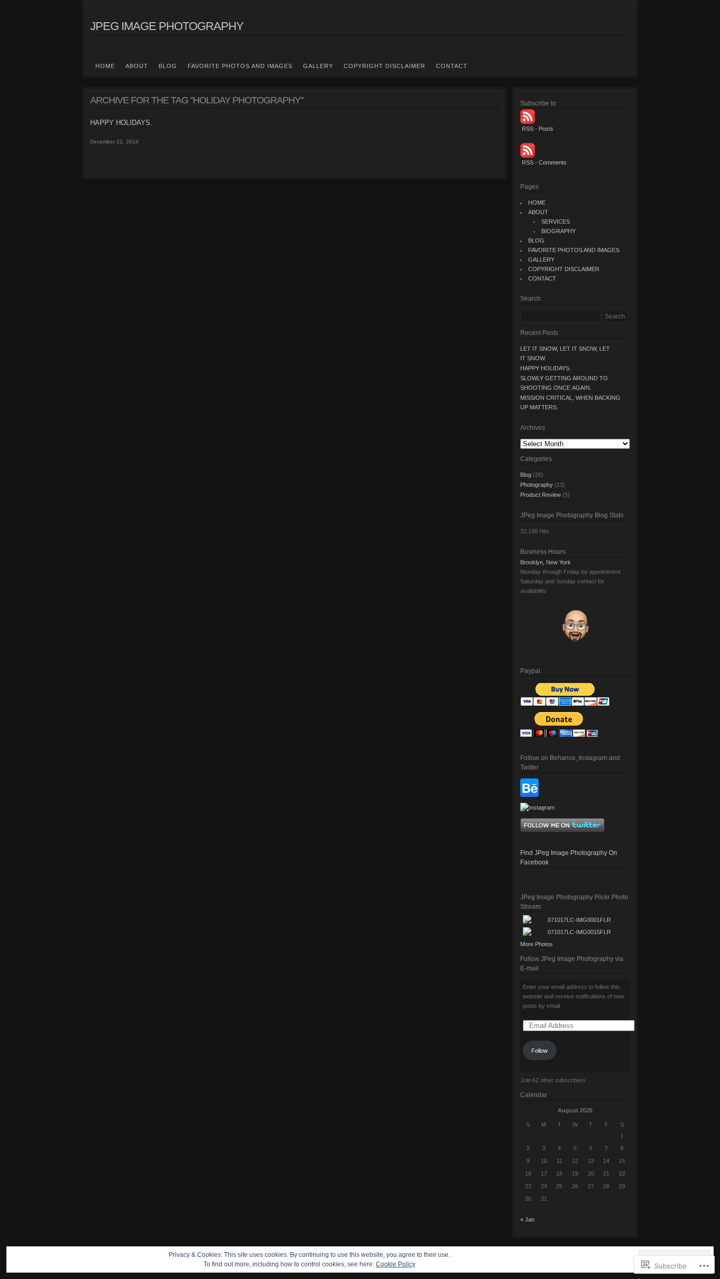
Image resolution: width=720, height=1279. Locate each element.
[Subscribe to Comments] (575, 150)
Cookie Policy (395, 1264)
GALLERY (318, 66)
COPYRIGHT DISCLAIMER (384, 66)
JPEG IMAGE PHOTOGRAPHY (167, 26)
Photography (536, 485)
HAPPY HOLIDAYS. (121, 123)
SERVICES (555, 221)
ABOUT (136, 66)
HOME (105, 66)
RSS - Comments (544, 162)
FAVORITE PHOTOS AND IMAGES (240, 66)
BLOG (168, 66)
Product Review (540, 495)
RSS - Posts (537, 129)
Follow (539, 1050)
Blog (525, 475)
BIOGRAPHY (558, 231)
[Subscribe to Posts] (575, 116)
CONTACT (452, 66)
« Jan (527, 1219)
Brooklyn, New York (545, 562)
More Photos (536, 944)
